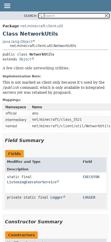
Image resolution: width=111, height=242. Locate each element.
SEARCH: (30, 16)
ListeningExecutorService (32, 182)
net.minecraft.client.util (41, 26)
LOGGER (89, 197)
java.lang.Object (17, 41)
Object (25, 59)
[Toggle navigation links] (7, 6)
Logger (56, 197)
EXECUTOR (91, 177)
